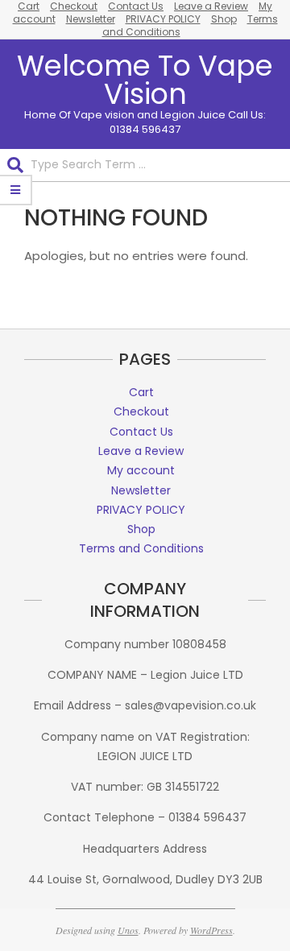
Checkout (141, 411)
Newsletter (90, 19)
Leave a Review (141, 451)
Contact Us (141, 432)
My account (141, 470)
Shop (224, 19)
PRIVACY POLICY (163, 19)
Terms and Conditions (141, 548)
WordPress (211, 930)
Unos (128, 930)
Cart (141, 392)
